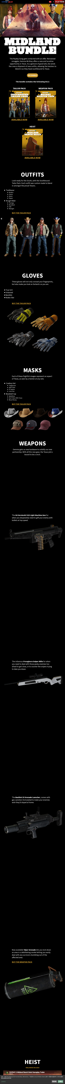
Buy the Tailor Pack (21, 213)
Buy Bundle (32, 75)
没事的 (60, 1081)
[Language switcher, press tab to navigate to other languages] (51, 2)
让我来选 (3, 1081)
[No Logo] (36, 1067)
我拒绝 (54, 1081)
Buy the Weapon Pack (22, 962)
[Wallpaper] (29, 1067)
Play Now (59, 1)
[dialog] (32, 1079)
